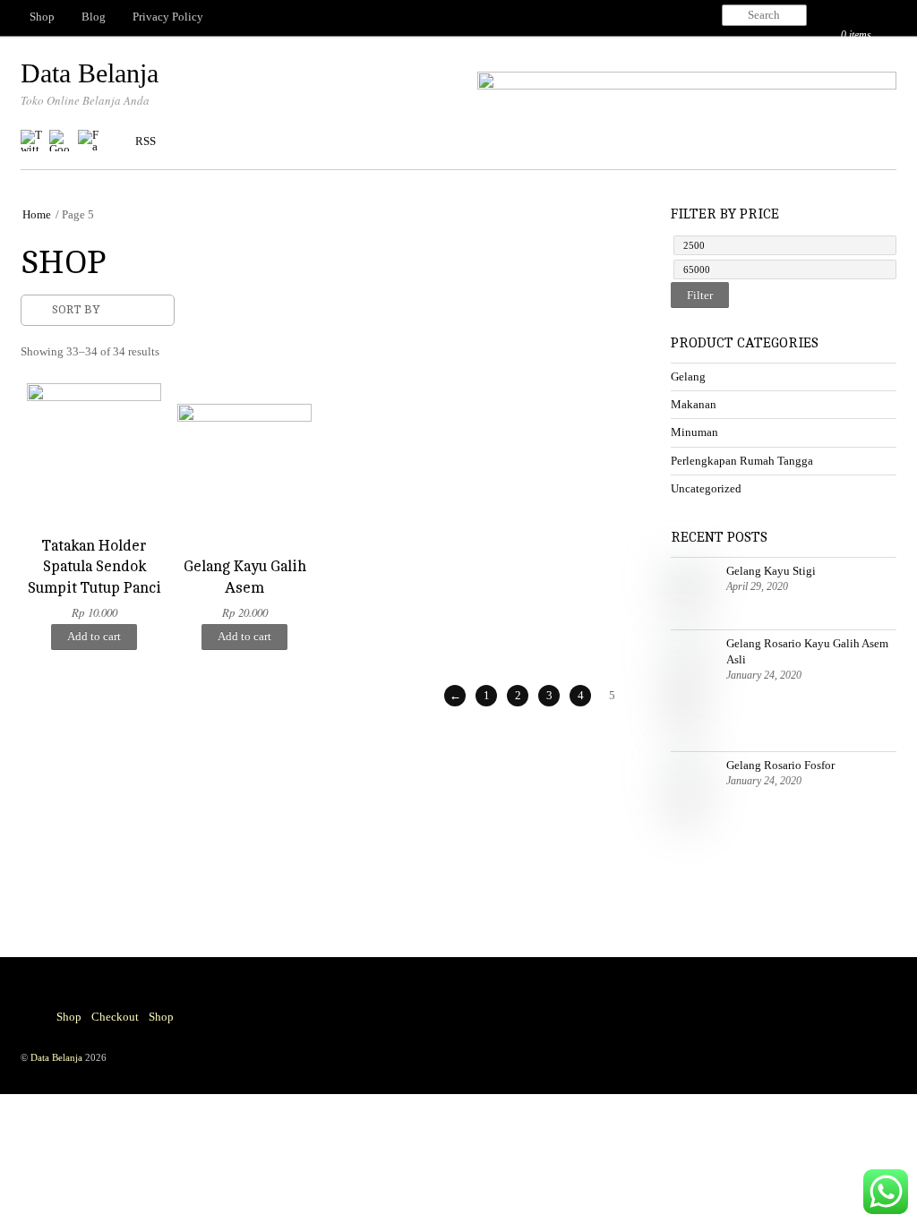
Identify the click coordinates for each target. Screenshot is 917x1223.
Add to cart (94, 636)
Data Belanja (56, 1057)
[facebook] (88, 141)
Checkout (115, 1016)
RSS (145, 141)
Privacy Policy (168, 16)
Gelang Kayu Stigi (771, 570)
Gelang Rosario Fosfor (780, 765)
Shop (42, 16)
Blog (93, 16)
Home (36, 214)
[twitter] (31, 141)
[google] (60, 141)
